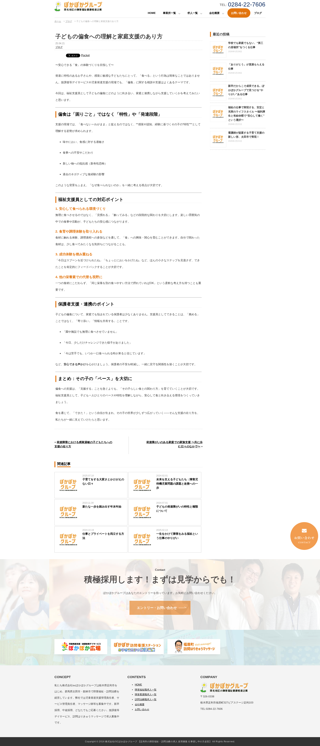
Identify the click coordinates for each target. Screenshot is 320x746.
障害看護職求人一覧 (145, 694)
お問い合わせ (239, 12)
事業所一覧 (169, 12)
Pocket (85, 55)
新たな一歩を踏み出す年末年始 (101, 506)
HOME (152, 12)
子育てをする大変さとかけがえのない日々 (103, 481)
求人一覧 (192, 12)
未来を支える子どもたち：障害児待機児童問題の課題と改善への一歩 (177, 483)
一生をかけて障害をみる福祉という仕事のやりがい (177, 536)
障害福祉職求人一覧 (145, 689)
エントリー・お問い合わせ (157, 608)
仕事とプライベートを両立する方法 (103, 536)
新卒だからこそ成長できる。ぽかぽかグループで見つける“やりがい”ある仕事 (246, 90)
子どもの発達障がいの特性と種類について (177, 508)
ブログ (258, 12)
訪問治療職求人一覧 (145, 699)
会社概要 (214, 12)
